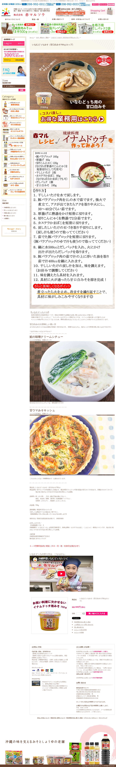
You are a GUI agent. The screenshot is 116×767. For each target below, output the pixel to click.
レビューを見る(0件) (80, 630)
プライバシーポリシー (91, 718)
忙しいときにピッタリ (11, 210)
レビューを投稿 (79, 632)
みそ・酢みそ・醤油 (42, 37)
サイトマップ (103, 718)
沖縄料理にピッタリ (10, 207)
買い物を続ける (79, 627)
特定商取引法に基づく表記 (82, 622)
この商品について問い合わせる (83, 624)
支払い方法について (43, 718)
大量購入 (6, 218)
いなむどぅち (38, 312)
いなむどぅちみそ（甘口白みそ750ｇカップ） (65, 37)
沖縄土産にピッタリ (10, 213)
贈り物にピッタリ (9, 216)
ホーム (32, 37)
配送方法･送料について (58, 718)
